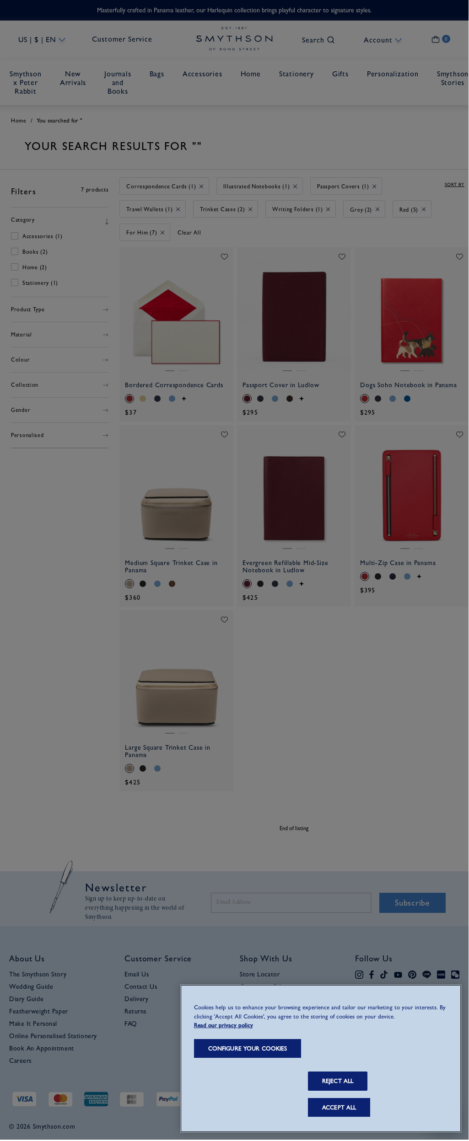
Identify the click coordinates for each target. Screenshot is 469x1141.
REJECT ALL (337, 1080)
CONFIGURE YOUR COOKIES (247, 1048)
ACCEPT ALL (339, 1107)
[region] (320, 1058)
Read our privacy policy (223, 1025)
